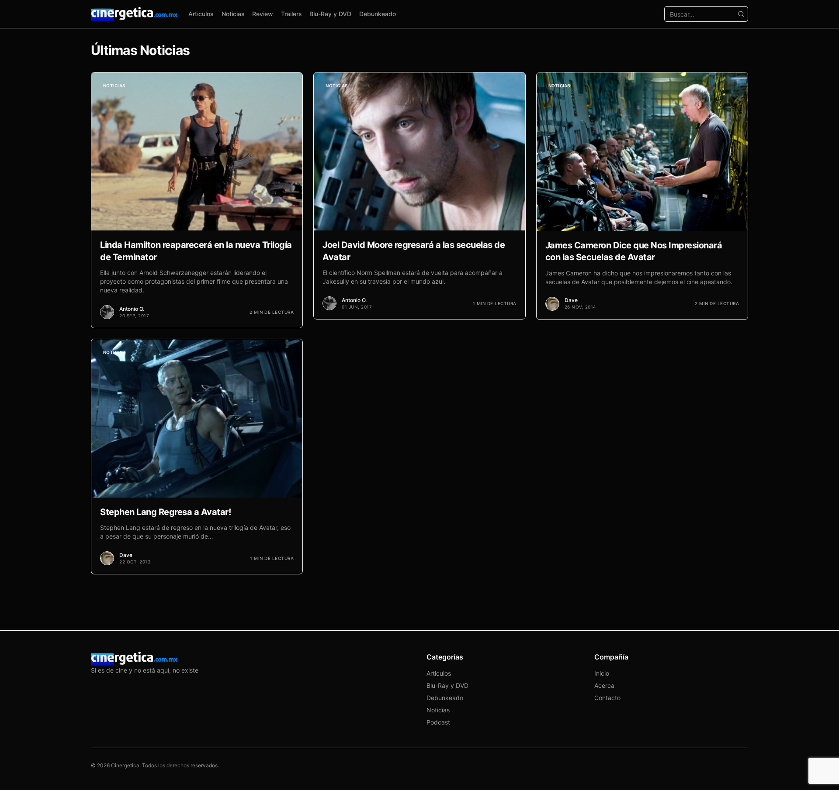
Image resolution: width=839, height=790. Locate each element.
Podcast (438, 722)
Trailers (291, 13)
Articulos (201, 13)
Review (262, 13)
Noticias (233, 13)
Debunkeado (377, 13)
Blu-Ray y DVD (330, 13)
